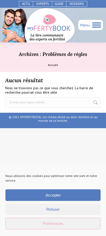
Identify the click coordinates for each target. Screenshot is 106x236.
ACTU (26, 4)
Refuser (53, 209)
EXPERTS (42, 4)
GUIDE (59, 4)
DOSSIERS (76, 4)
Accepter (53, 195)
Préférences (53, 223)
